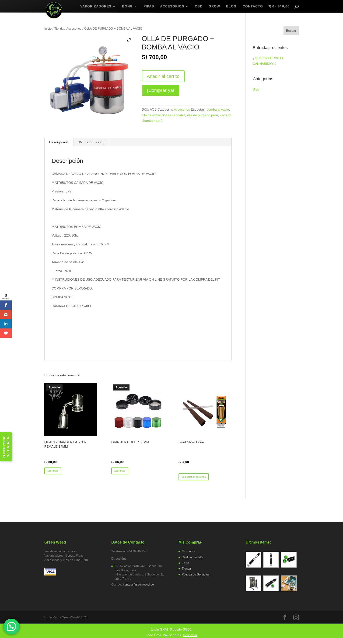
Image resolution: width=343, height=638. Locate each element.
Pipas (149, 6)
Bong (127, 6)
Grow (214, 6)
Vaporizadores (95, 6)
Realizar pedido (192, 557)
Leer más (52, 470)
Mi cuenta (188, 551)
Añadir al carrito (163, 76)
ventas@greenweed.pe (138, 584)
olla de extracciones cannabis (163, 115)
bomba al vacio (217, 109)
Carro (185, 563)
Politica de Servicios (196, 574)
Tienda (58, 28)
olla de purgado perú (202, 115)
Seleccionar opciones (194, 476)
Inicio (48, 28)
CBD (199, 6)
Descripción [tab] (58, 142)
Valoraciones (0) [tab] (92, 142)
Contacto (253, 6)
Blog (256, 89)
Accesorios (172, 6)
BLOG (231, 6)
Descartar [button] (190, 635)
